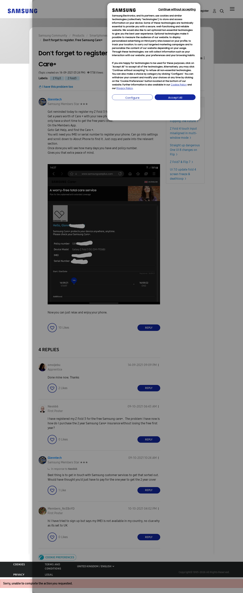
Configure (132, 98)
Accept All (175, 97)
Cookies (19, 564)
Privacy (18, 574)
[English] (22, 11)
